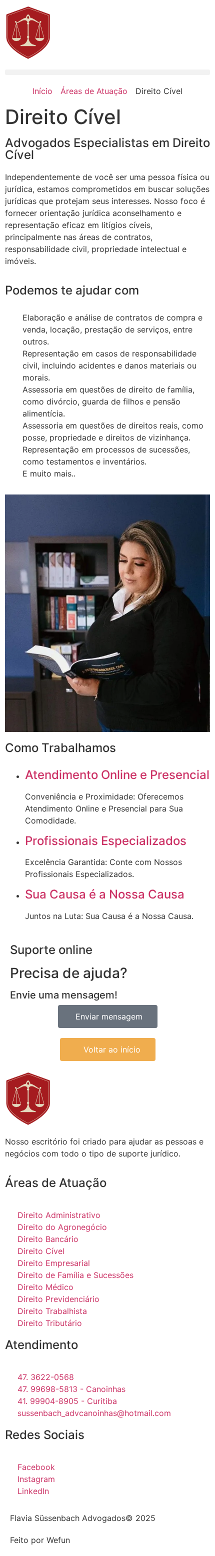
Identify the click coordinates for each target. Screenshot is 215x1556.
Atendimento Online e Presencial (117, 775)
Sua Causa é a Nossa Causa (104, 894)
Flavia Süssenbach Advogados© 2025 (83, 1518)
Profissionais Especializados (105, 841)
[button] (107, 72)
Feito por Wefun (40, 1540)
